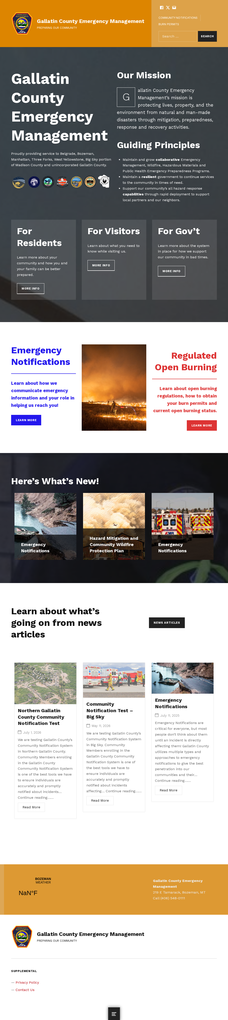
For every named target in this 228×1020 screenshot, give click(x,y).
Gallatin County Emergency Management (90, 21)
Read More (31, 807)
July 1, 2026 (32, 732)
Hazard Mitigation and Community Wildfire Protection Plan (114, 544)
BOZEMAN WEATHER (43, 889)
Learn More (26, 420)
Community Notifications (178, 17)
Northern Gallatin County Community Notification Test (41, 717)
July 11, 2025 (169, 715)
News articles (167, 622)
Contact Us (25, 990)
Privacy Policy (27, 982)
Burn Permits (169, 24)
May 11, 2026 (101, 726)
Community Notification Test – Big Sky (109, 710)
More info (31, 288)
